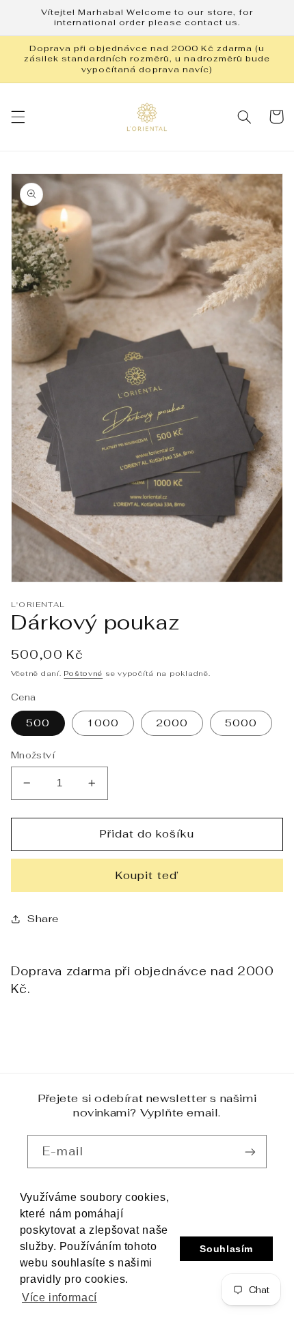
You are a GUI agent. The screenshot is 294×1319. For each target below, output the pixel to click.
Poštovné (83, 673)
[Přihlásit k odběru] (250, 1151)
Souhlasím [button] (226, 1248)
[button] (18, 116)
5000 (241, 722)
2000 (172, 722)
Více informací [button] (59, 1297)
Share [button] (43, 918)
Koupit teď (147, 875)
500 (38, 722)
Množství (33, 755)
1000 (103, 722)
